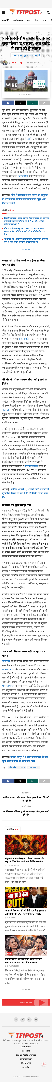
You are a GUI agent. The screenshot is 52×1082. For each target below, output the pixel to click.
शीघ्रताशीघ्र (8, 685)
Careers (26, 1050)
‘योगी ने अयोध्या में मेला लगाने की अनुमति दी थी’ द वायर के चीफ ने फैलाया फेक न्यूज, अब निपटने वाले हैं (25, 199)
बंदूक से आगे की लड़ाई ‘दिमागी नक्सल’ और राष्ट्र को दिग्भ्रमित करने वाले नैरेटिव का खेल (24, 860)
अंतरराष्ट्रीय (24, 338)
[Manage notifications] (43, 1064)
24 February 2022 (34, 62)
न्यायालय (6, 661)
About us (26, 1046)
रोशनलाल (6, 409)
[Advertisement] (26, 3)
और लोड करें (26, 250)
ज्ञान (44, 20)
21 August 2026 (12, 918)
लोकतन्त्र (7, 669)
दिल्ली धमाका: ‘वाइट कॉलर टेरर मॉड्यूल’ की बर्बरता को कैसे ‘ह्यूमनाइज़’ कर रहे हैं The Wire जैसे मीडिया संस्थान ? (26, 221)
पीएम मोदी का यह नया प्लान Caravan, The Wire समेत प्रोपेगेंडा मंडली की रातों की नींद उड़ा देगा (24, 231)
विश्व (37, 20)
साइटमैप (26, 1067)
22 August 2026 (12, 865)
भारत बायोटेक (33, 767)
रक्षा (28, 20)
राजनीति (5, 20)
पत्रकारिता (23, 176)
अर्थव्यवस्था (18, 20)
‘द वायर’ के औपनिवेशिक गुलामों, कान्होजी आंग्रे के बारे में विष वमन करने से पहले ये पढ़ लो (26, 240)
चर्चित (9, 853)
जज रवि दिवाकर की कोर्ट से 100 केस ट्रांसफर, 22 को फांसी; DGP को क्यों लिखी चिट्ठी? (25, 912)
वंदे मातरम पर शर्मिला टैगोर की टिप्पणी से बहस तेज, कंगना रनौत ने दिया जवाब (23, 960)
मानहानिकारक (31, 466)
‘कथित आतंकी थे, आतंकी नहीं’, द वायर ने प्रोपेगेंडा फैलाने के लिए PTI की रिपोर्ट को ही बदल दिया (25, 493)
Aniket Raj (17, 62)
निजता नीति (26, 1063)
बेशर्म (29, 138)
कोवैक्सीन (12, 767)
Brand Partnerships (26, 1055)
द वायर (22, 767)
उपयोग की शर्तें (26, 1059)
